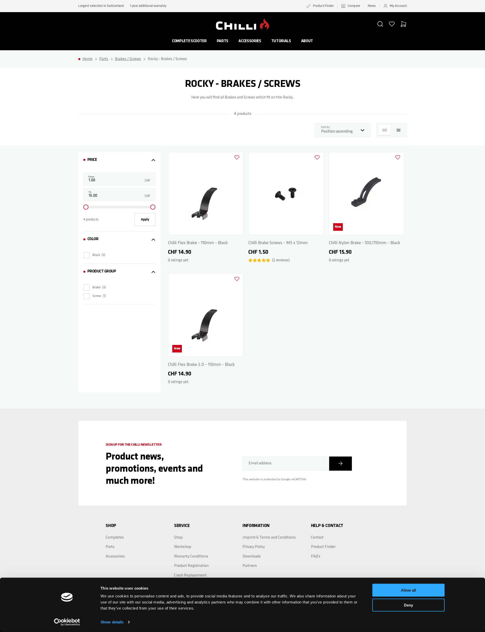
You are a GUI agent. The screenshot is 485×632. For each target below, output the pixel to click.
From (91, 176)
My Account (398, 6)
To (89, 192)
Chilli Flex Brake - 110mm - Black (198, 243)
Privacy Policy (254, 547)
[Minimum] (85, 207)
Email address (260, 463)
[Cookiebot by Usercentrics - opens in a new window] (67, 622)
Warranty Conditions (191, 556)
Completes (115, 538)
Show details (112, 622)
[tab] (119, 160)
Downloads (252, 556)
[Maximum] (152, 207)
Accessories (249, 41)
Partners (250, 566)
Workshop (182, 547)
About (307, 41)
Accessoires (115, 556)
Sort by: (327, 127)
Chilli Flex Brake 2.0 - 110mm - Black (201, 365)
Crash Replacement (190, 575)
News (372, 6)
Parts (222, 41)
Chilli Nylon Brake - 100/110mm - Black (364, 243)
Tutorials (281, 41)
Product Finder (323, 6)
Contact (317, 538)
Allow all (408, 590)
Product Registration (191, 566)
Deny (408, 605)
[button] (380, 24)
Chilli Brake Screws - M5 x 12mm (278, 243)
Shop (178, 538)
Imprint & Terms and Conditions (269, 538)
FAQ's (315, 556)
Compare (354, 6)
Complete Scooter (189, 41)
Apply (145, 219)
